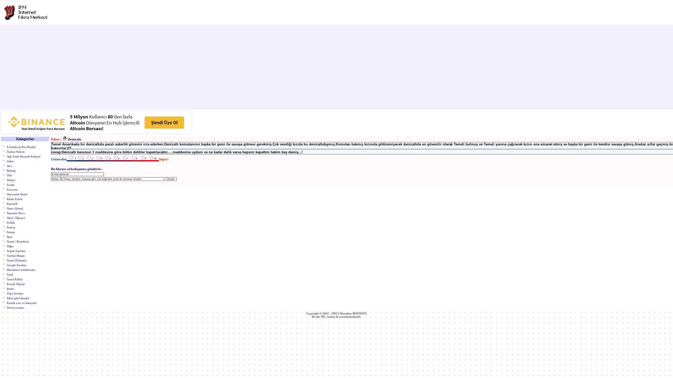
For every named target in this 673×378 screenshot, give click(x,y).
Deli (9, 175)
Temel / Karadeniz (18, 241)
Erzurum (12, 189)
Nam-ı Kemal (15, 208)
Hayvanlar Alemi (17, 194)
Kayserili (12, 203)
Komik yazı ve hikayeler (22, 302)
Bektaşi (11, 170)
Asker (10, 161)
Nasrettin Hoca (16, 213)
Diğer (10, 246)
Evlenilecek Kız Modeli (21, 146)
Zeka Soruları (15, 293)
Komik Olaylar (16, 283)
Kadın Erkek (14, 198)
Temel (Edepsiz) (17, 260)
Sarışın (11, 231)
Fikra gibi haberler (18, 298)
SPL (323, 316)
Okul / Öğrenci (16, 217)
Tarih (10, 274)
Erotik (10, 184)
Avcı (9, 165)
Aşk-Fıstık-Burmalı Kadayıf (23, 156)
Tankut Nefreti (15, 151)
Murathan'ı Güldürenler (21, 269)
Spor (10, 236)
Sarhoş (11, 227)
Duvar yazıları (15, 307)
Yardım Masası (16, 255)
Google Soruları (16, 265)
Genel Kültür (15, 279)
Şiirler (10, 288)
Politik (11, 222)
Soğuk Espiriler (16, 250)
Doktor (11, 179)
